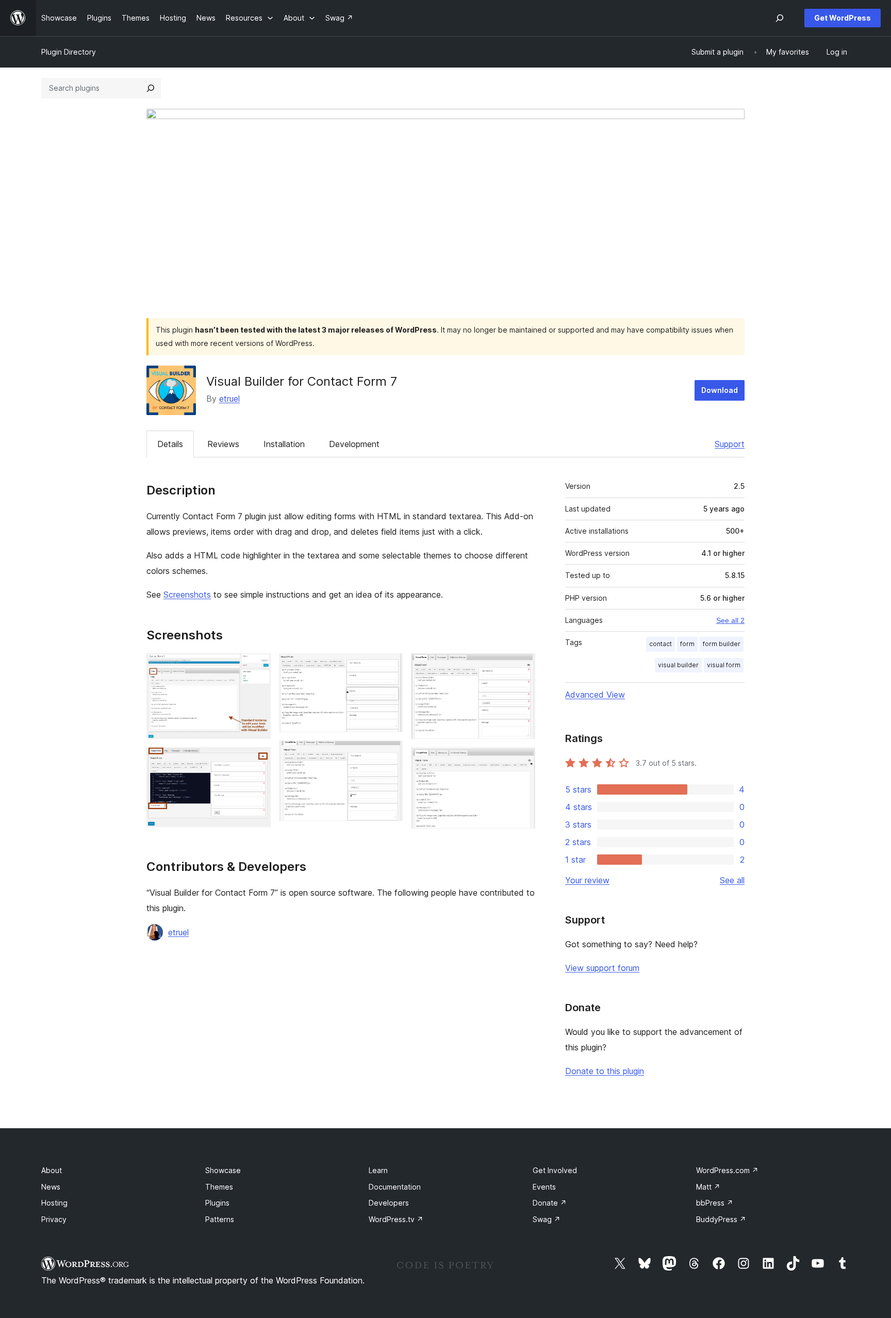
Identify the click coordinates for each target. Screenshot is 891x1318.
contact (660, 644)
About (51, 1170)
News (50, 1186)
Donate (550, 1202)
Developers (389, 1202)
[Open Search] (779, 18)
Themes (219, 1186)
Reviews (223, 444)
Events (544, 1186)
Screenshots (187, 594)
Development (354, 444)
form (687, 644)
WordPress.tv (396, 1219)
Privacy (54, 1219)
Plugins (217, 1202)
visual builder (678, 665)
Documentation (395, 1186)
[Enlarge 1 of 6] (257, 667)
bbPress (714, 1202)
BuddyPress (721, 1219)
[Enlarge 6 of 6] (521, 761)
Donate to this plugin (604, 1071)
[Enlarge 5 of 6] (521, 667)
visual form (723, 665)
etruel (229, 398)
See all (732, 880)
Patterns (219, 1219)
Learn (378, 1170)
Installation (284, 444)
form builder (721, 644)
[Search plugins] (150, 88)
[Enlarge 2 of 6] (257, 761)
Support (730, 444)
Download (719, 390)
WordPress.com (727, 1170)
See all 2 (730, 620)
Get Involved (555, 1170)
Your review (587, 880)
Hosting (54, 1202)
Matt (708, 1186)
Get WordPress (842, 17)
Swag (546, 1219)
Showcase (223, 1170)
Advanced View (595, 694)
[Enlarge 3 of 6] (389, 667)
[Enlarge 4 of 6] (389, 754)
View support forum (602, 968)
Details (170, 444)
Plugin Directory (68, 51)
